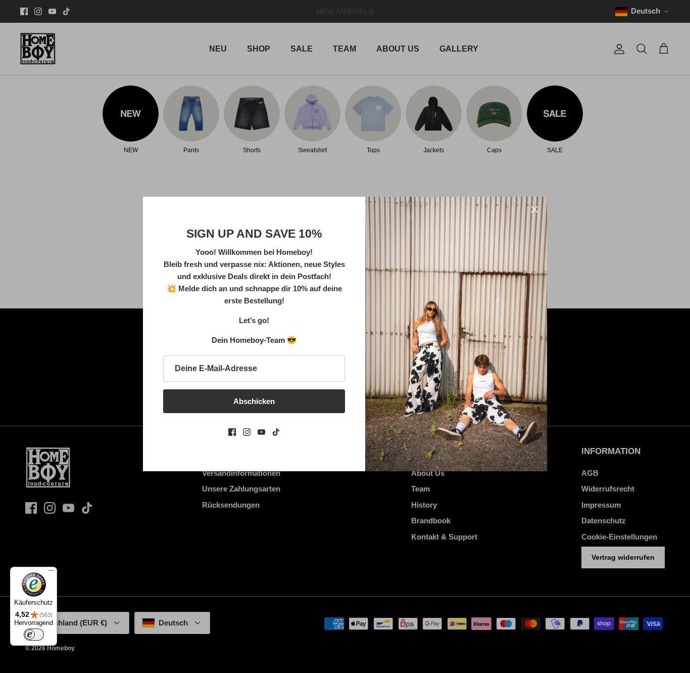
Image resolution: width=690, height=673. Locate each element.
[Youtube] (261, 432)
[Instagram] (247, 432)
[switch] (34, 635)
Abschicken (254, 401)
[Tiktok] (276, 432)
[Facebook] (232, 432)
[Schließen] (534, 209)
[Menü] (51, 573)
